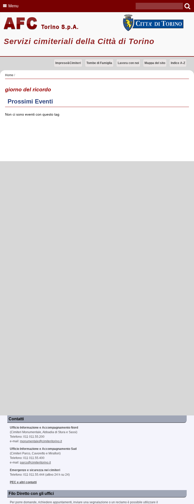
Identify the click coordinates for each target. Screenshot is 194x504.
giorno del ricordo (28, 89)
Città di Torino (152, 22)
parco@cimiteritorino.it (35, 462)
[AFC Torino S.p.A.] (97, 24)
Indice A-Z (178, 63)
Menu (13, 6)
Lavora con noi (128, 63)
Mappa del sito (154, 63)
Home (9, 75)
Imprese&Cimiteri (68, 63)
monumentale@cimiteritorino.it (41, 441)
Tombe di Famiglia (99, 63)
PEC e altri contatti (23, 482)
